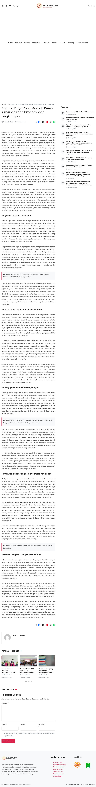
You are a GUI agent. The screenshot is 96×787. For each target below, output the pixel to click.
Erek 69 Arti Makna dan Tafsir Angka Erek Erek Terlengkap (80, 118)
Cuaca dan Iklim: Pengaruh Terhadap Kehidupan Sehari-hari (79, 166)
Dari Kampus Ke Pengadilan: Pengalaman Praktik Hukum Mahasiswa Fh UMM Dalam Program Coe (9, 673)
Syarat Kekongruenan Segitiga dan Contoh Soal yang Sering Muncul (78, 126)
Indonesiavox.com (58, 774)
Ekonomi (46, 43)
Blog (9, 104)
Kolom (54, 43)
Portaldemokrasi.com (59, 764)
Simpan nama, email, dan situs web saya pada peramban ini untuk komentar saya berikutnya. (29, 734)
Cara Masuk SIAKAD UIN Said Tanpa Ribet (80, 112)
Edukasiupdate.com (59, 767)
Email (22, 724)
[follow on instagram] (6, 6)
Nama (4, 724)
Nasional (18, 43)
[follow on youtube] (10, 6)
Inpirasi (62, 43)
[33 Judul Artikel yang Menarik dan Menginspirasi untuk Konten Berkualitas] (47, 665)
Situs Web (41, 724)
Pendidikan (36, 43)
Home (10, 43)
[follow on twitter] (14, 6)
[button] (89, 6)
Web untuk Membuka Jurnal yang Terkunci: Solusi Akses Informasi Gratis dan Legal (79, 134)
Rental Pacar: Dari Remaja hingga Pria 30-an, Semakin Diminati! (79, 158)
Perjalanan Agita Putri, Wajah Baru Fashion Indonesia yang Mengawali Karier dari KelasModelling (78, 174)
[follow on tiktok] (17, 6)
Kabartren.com (57, 762)
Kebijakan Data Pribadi (87, 784)
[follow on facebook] (3, 6)
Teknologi (70, 43)
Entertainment (82, 43)
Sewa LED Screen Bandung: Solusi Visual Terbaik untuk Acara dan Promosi (79, 151)
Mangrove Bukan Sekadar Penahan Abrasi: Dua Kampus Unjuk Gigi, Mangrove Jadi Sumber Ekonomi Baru (79, 183)
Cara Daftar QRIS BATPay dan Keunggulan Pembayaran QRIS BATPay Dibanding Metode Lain (79, 143)
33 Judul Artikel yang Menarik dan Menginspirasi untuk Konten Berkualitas (46, 671)
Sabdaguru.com (58, 771)
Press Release (57, 776)
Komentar (5, 703)
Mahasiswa (7, 98)
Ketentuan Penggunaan (73, 784)
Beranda (4, 104)
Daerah (27, 43)
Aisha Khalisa (19, 635)
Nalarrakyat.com (58, 769)
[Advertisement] (48, 26)
